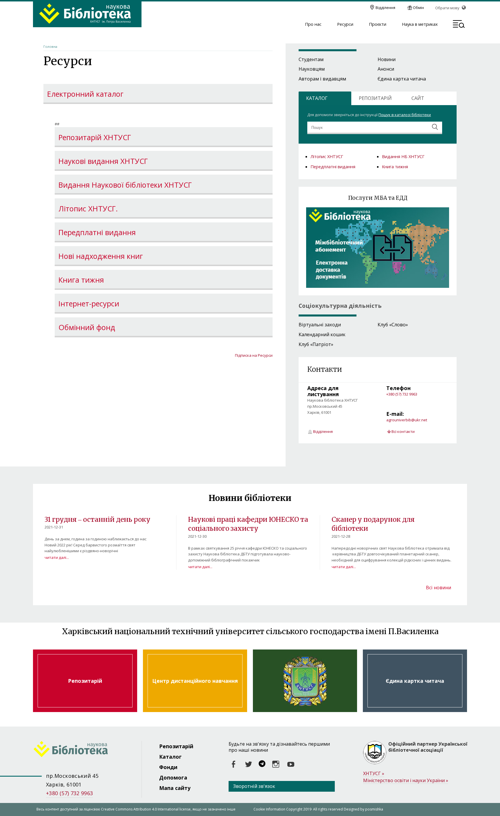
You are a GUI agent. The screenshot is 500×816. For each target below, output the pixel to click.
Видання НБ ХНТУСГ (403, 156)
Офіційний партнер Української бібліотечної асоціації (427, 747)
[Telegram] (262, 764)
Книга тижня (81, 280)
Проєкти (377, 24)
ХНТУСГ (373, 773)
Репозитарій (85, 680)
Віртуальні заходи (320, 324)
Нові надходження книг (100, 256)
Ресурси (345, 24)
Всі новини (438, 587)
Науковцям (312, 69)
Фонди (168, 767)
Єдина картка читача (402, 79)
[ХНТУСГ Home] (87, 750)
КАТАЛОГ (317, 98)
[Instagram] (276, 764)
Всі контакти (403, 431)
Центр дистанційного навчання (195, 680)
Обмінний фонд (86, 327)
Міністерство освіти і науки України (405, 780)
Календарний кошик (322, 334)
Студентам (311, 59)
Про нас (313, 24)
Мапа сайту (174, 787)
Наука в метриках (420, 24)
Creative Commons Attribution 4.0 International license (146, 809)
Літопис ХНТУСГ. (88, 208)
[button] (459, 25)
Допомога (173, 777)
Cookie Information (269, 809)
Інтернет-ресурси (88, 303)
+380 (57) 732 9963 (401, 394)
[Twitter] (248, 764)
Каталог (170, 756)
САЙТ (417, 98)
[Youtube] (291, 764)
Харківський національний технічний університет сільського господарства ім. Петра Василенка (305, 680)
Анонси (386, 69)
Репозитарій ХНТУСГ (94, 137)
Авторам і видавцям (322, 79)
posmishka (374, 809)
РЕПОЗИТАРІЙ (375, 98)
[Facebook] (233, 764)
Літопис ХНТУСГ (326, 156)
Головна (50, 46)
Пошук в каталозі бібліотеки (404, 114)
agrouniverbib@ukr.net (406, 419)
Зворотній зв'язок (254, 786)
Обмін (418, 7)
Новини (387, 59)
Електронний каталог (85, 94)
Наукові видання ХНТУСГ (103, 161)
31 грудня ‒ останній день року (97, 519)
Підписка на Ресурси (254, 355)
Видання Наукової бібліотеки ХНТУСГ (125, 185)
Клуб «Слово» (393, 324)
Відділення (385, 7)
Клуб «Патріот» (316, 344)
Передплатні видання (97, 232)
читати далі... (57, 557)
